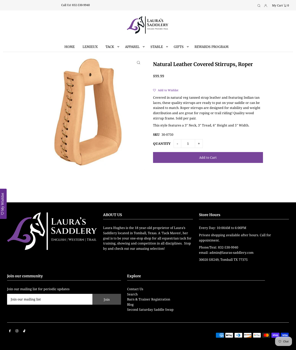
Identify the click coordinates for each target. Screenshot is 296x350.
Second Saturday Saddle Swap (150, 309)
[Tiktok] (24, 331)
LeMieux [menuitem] (90, 47)
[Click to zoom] (138, 62)
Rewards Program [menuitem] (212, 47)
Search (132, 294)
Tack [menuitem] (110, 47)
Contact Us (135, 289)
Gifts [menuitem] (179, 47)
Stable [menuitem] (156, 47)
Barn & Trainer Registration (148, 299)
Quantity (162, 143)
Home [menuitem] (69, 47)
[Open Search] (259, 5)
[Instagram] (17, 331)
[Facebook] (10, 331)
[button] (165, 90)
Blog (130, 304)
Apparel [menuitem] (132, 47)
